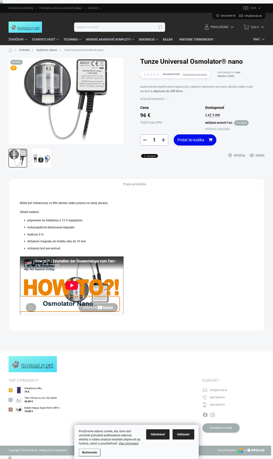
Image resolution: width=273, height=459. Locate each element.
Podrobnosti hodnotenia (195, 74)
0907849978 (217, 397)
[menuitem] (18, 39)
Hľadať (160, 27)
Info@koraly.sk (218, 390)
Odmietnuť (158, 434)
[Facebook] (205, 414)
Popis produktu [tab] (134, 184)
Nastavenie (89, 452)
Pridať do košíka (191, 140)
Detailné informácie (152, 99)
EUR (253, 8)
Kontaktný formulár (221, 427)
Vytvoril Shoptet (226, 450)
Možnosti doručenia (217, 129)
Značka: (225, 76)
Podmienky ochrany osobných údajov (60, 8)
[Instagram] (212, 414)
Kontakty (93, 8)
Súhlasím (183, 434)
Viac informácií (129, 443)
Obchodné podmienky (21, 8)
